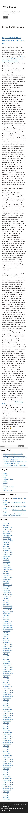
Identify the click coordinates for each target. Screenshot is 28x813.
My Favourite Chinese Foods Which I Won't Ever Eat (13, 40)
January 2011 (7, 665)
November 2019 (7, 554)
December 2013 (7, 606)
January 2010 (7, 688)
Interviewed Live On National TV (13, 454)
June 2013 (6, 615)
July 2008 (6, 723)
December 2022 (7, 529)
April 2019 (6, 560)
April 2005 (6, 797)
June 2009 (6, 702)
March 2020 (6, 548)
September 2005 (8, 788)
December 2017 (7, 569)
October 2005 (7, 786)
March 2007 (6, 753)
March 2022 (6, 533)
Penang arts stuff (8, 487)
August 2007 (7, 744)
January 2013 (7, 623)
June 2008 (6, 725)
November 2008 (8, 715)
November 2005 (8, 784)
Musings (5, 483)
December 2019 (7, 552)
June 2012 (6, 635)
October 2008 (7, 717)
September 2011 (7, 650)
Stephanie (6, 502)
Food (3, 431)
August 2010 (6, 675)
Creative (5, 475)
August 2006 (7, 767)
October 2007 (7, 740)
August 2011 (6, 652)
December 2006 (8, 759)
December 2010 (7, 667)
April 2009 (6, 705)
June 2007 (6, 748)
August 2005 (7, 790)
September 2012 (8, 629)
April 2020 (6, 546)
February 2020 (7, 550)
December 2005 (8, 782)
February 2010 (7, 686)
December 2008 (8, 713)
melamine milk (19, 437)
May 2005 (6, 796)
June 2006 (6, 771)
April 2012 (6, 638)
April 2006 (6, 774)
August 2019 (6, 556)
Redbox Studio (5, 810)
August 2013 (6, 613)
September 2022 (8, 531)
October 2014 (7, 596)
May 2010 (6, 681)
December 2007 (8, 736)
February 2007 (7, 755)
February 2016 (7, 585)
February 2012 (7, 642)
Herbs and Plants (8, 479)
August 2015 (6, 587)
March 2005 (6, 799)
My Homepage (7, 514)
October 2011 (7, 648)
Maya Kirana (9, 6)
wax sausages (6, 440)
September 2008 (8, 719)
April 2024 (6, 525)
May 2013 (6, 617)
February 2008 (7, 732)
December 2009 (8, 690)
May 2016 (6, 581)
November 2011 (7, 646)
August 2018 (6, 562)
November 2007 (8, 738)
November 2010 (7, 669)
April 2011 (6, 659)
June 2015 (6, 589)
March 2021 (6, 537)
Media (5, 481)
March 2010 (6, 684)
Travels (5, 489)
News (4, 485)
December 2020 (8, 541)
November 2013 (7, 608)
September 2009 (8, 696)
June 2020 (6, 544)
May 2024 (6, 523)
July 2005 (6, 792)
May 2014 (6, 600)
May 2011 (5, 658)
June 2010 (6, 679)
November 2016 (7, 577)
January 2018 (7, 567)
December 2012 (7, 625)
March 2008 (6, 730)
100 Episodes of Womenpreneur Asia (14, 456)
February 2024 (7, 527)
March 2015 (6, 590)
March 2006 (6, 776)
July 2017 (5, 571)
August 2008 (7, 721)
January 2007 (7, 757)
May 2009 (6, 704)
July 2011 (5, 654)
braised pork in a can (12, 431)
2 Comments (10, 442)
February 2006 (7, 778)
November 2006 (8, 761)
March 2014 (6, 604)
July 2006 (6, 769)
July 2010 (6, 677)
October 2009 (7, 694)
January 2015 (7, 592)
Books (5, 473)
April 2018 (6, 564)
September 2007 (8, 742)
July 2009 (6, 700)
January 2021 (7, 539)
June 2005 (6, 794)
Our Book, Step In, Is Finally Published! (14, 465)
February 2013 (7, 621)
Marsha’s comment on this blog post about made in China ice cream (13, 59)
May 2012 (6, 636)
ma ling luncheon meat (14, 435)
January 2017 (7, 575)
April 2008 (6, 728)
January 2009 (7, 711)
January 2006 (7, 780)
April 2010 (6, 682)
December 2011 (7, 644)
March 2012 (6, 640)
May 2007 (6, 750)
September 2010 (8, 673)
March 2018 (6, 566)
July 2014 (5, 598)
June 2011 (6, 656)
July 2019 (5, 558)
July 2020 (6, 543)
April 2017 (6, 573)
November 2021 (7, 535)
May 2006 (6, 773)
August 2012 (6, 631)
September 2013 (8, 612)
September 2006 (8, 765)
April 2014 (6, 602)
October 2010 (7, 671)
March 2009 (6, 707)
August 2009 (7, 698)
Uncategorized (7, 490)
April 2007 (6, 751)
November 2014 (7, 594)
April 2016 (6, 583)
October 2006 (7, 763)
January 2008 (7, 734)
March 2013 (6, 619)
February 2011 (7, 663)
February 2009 (7, 709)
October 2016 (7, 579)
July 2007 (6, 746)
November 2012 (7, 627)
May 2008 (6, 727)
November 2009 (8, 692)
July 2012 (5, 633)
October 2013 (7, 610)
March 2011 (6, 661)
